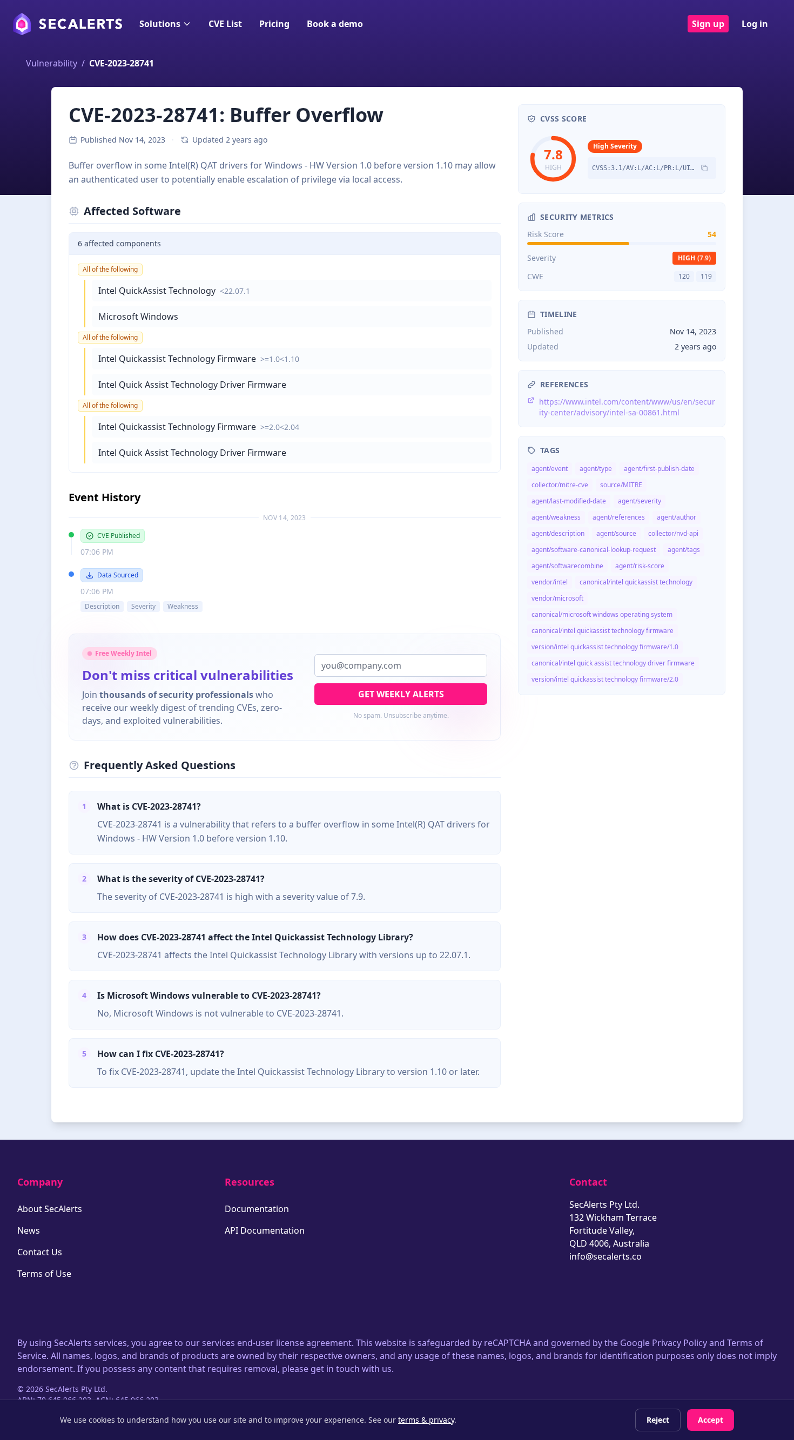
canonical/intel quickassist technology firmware (602, 630)
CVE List (225, 24)
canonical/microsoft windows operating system (601, 614)
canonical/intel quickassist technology (636, 582)
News (28, 1230)
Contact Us (39, 1252)
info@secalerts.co (605, 1256)
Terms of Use (44, 1274)
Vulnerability (51, 63)
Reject (658, 1420)
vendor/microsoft (557, 598)
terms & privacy (426, 1420)
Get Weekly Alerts (401, 694)
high (694, 258)
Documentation (257, 1209)
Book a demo (335, 24)
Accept (710, 1420)
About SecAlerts (49, 1209)
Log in (755, 24)
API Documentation (265, 1230)
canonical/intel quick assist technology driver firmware (613, 663)
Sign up (708, 24)
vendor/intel (549, 582)
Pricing (274, 24)
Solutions (159, 24)
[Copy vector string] (704, 168)
